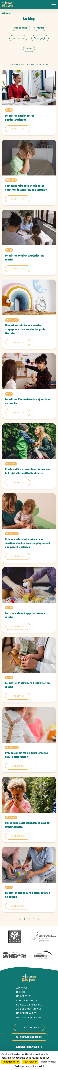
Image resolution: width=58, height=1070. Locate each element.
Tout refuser (30, 1061)
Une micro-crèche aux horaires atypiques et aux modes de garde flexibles (25, 330)
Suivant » (38, 919)
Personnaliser (48, 1061)
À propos (21, 987)
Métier (9, 110)
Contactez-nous (26, 1000)
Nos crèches (24, 996)
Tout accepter (11, 1061)
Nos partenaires (26, 1013)
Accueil (6, 13)
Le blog (20, 992)
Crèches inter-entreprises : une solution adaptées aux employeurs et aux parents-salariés (27, 543)
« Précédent (20, 919)
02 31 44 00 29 (31, 1027)
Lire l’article (17, 128)
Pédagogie (11, 180)
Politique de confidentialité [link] (29, 1066)
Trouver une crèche (31, 1037)
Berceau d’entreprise (29, 1004)
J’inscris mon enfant (28, 1009)
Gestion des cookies (28, 1017)
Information (12, 320)
